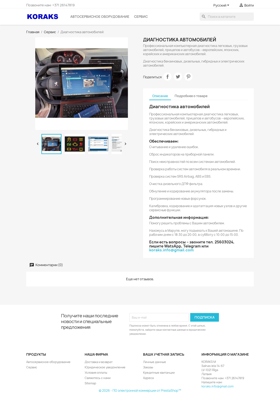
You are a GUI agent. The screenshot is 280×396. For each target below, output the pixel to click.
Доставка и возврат (99, 362)
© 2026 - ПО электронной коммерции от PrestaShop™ (140, 390)
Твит (178, 77)
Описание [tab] (160, 96)
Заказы (148, 367)
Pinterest (188, 77)
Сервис (141, 16)
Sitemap (90, 383)
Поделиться (167, 77)
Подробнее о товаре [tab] (191, 96)
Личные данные (154, 362)
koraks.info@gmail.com (171, 250)
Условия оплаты (96, 372)
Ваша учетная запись (163, 354)
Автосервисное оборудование (99, 16)
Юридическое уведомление (105, 367)
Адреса (148, 378)
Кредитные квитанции (159, 372)
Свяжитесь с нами (97, 378)
